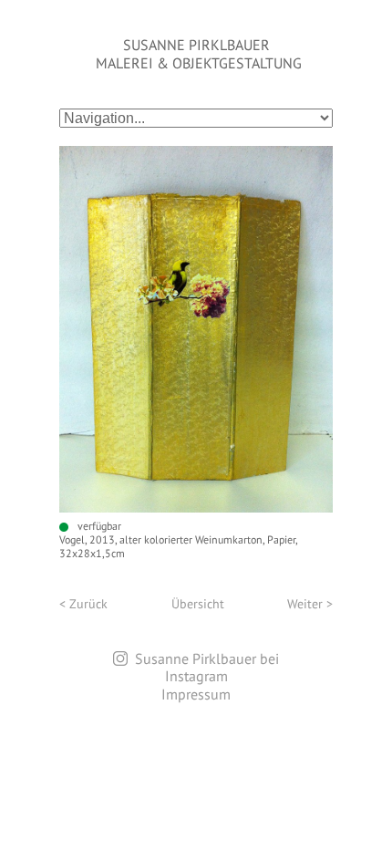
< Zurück (83, 604)
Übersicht (197, 604)
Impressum (196, 694)
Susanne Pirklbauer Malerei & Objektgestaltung (199, 54)
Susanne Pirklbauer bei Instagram (207, 667)
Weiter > (310, 604)
